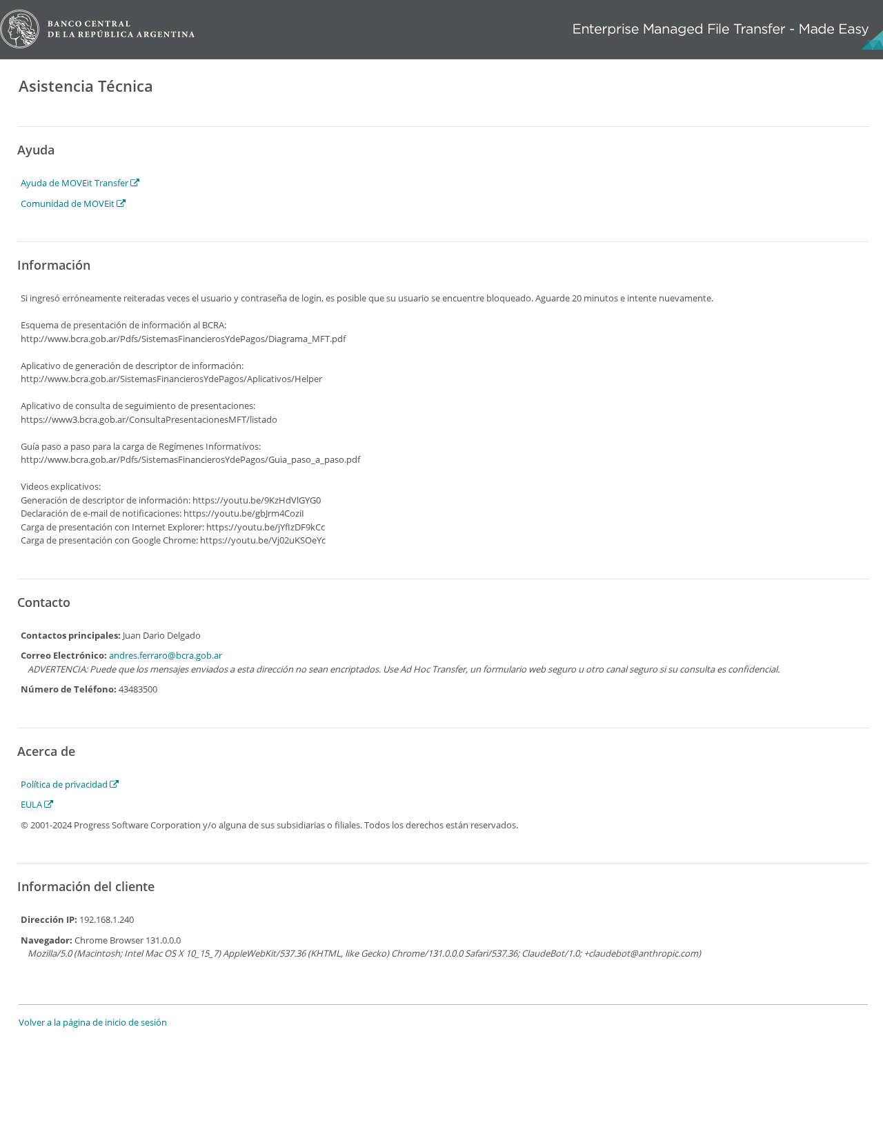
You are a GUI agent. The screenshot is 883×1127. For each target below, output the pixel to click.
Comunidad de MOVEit (69, 203)
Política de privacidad (65, 784)
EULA (32, 804)
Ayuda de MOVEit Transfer (75, 183)
